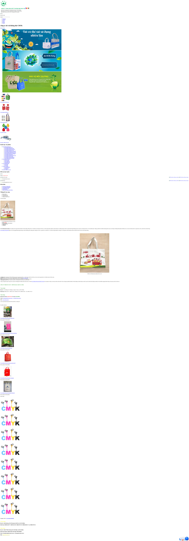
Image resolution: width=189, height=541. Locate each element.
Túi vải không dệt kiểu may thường (9, 153)
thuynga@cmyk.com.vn (17, 298)
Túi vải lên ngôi (4, 189)
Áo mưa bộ (6, 168)
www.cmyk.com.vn (6, 299)
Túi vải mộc (6, 164)
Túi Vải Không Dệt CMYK (10, 518)
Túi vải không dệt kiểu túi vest (9, 150)
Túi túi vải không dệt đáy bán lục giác (10, 152)
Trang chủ (4, 18)
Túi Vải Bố (6, 165)
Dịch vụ (3, 20)
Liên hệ (3, 23)
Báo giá (3, 22)
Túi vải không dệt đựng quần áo (9, 157)
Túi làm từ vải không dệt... (6, 186)
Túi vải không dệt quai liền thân (9, 158)
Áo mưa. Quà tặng (5, 166)
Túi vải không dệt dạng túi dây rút (9, 149)
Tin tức (3, 21)
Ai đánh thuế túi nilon (5, 188)
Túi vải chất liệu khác (5, 163)
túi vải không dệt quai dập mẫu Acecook (38, 281)
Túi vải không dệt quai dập (8, 154)
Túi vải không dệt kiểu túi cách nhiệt (10, 151)
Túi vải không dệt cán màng (8, 156)
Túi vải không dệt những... (6, 187)
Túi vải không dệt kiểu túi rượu (9, 148)
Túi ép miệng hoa (7, 161)
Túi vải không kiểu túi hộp (8, 147)
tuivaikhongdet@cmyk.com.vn (8, 298)
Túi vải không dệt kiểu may (6, 146)
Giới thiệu (3, 19)
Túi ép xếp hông (6, 160)
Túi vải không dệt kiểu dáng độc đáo (10, 155)
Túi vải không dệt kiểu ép (6, 159)
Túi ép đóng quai (7, 162)
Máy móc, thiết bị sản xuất (6, 169)
